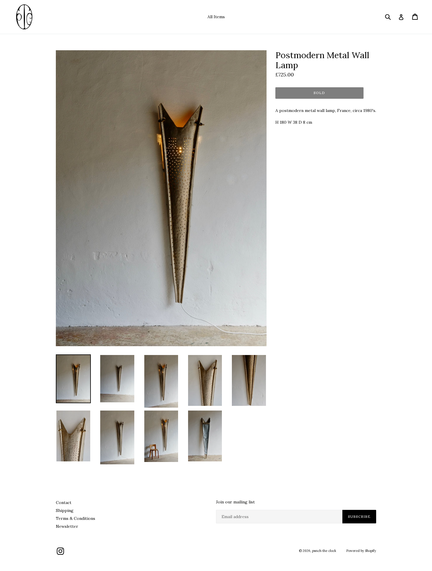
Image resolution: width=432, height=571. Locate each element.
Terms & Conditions (75, 518)
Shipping (64, 510)
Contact (63, 502)
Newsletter (67, 526)
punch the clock (324, 551)
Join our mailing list (235, 502)
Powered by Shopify (361, 551)
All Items (216, 16)
